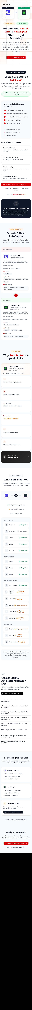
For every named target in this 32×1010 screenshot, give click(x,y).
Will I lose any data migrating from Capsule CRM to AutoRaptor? (14, 712)
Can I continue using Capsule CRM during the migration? (14, 724)
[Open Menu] (27, 4)
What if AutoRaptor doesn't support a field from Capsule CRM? (14, 730)
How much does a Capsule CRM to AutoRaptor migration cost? (14, 718)
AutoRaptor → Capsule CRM (14, 812)
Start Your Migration (16, 57)
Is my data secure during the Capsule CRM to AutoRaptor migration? (13, 736)
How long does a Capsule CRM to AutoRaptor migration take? (13, 700)
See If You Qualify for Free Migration (16, 184)
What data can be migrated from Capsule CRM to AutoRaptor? (14, 706)
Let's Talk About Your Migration (16, 843)
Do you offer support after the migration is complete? (13, 741)
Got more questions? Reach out (11, 693)
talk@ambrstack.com (20, 194)
